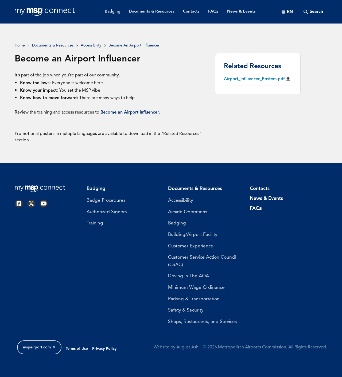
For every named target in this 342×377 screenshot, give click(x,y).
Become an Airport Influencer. (130, 112)
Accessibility (91, 46)
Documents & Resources (52, 46)
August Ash (187, 347)
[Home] (45, 12)
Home (20, 46)
